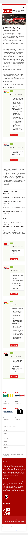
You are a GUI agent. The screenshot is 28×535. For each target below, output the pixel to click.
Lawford (5, 430)
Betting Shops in (6, 454)
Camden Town (7, 444)
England (13, 454)
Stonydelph (6, 438)
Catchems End (19, 94)
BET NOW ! (13, 134)
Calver (5, 441)
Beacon (5, 433)
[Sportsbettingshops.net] (14, 11)
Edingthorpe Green (8, 436)
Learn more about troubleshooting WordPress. (12, 530)
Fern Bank (6, 447)
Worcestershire (19, 454)
